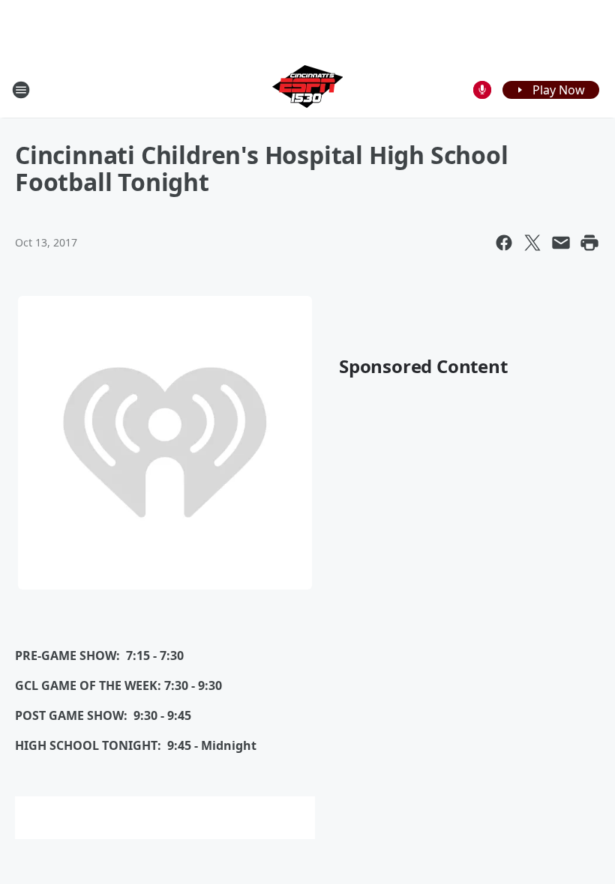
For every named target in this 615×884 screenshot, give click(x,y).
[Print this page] (589, 242)
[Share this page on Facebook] (504, 242)
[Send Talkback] (482, 90)
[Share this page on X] (532, 242)
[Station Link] (307, 89)
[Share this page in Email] (561, 242)
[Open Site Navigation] (21, 90)
